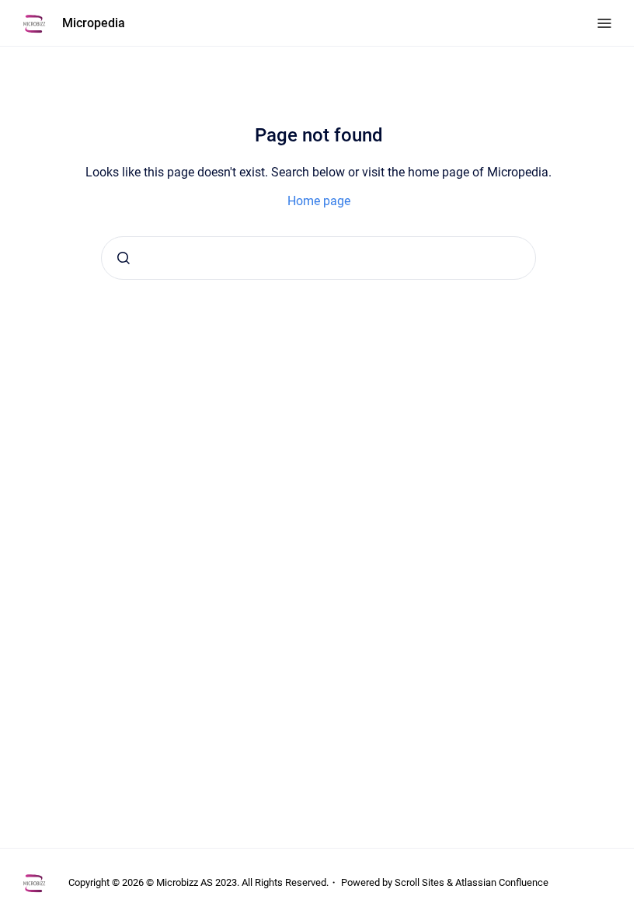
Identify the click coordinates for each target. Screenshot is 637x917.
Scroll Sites (419, 882)
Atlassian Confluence (501, 882)
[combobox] (318, 258)
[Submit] (123, 258)
